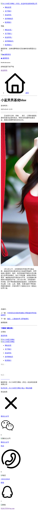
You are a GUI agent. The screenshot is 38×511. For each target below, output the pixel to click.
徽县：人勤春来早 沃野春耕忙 (18, 319)
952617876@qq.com (7, 508)
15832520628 (5, 479)
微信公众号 (5, 442)
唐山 (23, 388)
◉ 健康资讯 (5, 58)
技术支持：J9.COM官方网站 (11, 388)
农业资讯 (4, 70)
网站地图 (29, 388)
